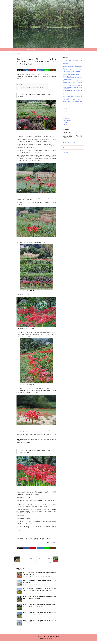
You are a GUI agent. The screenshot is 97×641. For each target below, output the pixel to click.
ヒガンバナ (54, 538)
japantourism (33, 536)
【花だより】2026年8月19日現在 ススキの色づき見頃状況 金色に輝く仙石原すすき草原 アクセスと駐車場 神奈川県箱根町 (72, 87)
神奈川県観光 (38, 539)
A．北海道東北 (66, 111)
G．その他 (65, 122)
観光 (50, 539)
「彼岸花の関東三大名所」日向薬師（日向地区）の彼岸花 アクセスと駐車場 (32, 88)
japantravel (39, 536)
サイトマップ (65, 147)
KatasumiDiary (20, 538)
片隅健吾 (54, 542)
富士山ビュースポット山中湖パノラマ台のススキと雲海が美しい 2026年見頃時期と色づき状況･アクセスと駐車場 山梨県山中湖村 (72, 97)
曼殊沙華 (33, 539)
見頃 (48, 539)
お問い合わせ (65, 152)
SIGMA (40, 538)
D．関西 (65, 116)
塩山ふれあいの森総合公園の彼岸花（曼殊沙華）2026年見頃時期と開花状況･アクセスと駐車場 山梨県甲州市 (72, 67)
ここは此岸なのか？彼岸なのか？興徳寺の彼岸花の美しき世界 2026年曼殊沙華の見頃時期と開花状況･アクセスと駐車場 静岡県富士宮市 (72, 78)
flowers (25, 536)
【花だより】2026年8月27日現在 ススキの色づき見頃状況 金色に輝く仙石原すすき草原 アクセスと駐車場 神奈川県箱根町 (72, 62)
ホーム (15, 53)
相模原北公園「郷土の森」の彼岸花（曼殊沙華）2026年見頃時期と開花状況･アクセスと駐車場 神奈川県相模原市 (72, 101)
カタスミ (43, 538)
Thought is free (54, 638)
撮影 (30, 539)
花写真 (45, 539)
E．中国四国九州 (66, 118)
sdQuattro (36, 538)
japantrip (44, 536)
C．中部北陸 (66, 114)
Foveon (29, 536)
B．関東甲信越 (66, 113)
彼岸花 (27, 539)
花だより (19, 53)
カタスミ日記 (48, 538)
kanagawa (48, 536)
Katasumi (53, 536)
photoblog (25, 538)
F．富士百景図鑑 (67, 120)
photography (30, 538)
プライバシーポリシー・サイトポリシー (70, 142)
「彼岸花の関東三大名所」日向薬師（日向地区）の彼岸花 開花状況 (30, 87)
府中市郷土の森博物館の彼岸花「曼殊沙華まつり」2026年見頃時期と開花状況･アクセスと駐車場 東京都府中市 (73, 82)
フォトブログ (22, 539)
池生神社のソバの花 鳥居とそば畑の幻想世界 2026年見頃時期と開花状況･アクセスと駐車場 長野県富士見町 (72, 92)
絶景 (42, 539)
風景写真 (53, 539)
